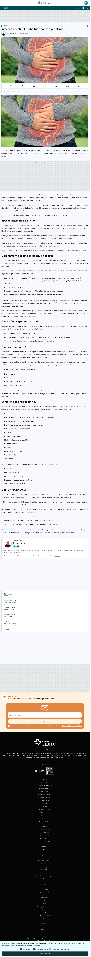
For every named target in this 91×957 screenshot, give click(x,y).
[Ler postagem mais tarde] (87, 26)
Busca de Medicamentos (45, 901)
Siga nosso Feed (45, 916)
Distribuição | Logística (10, 607)
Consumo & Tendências (45, 833)
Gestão (45, 879)
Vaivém (45, 850)
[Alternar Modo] (15, 91)
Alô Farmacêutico (45, 830)
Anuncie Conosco (45, 913)
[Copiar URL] (78, 86)
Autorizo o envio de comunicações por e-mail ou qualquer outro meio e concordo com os (46, 726)
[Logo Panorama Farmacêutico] (45, 3)
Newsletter (45, 910)
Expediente (45, 927)
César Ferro (12, 33)
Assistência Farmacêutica (44, 864)
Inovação (6, 619)
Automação (45, 867)
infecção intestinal (10, 151)
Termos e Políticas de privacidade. (72, 726)
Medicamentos (8, 605)
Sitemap (44, 919)
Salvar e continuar (45, 953)
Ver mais (6, 629)
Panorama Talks (44, 836)
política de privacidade (34, 945)
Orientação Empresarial (10, 623)
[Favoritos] (83, 8)
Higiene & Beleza (9, 609)
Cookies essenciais (27, 949)
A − (9, 91)
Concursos (45, 856)
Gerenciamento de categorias (44, 876)
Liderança (45, 882)
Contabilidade (45, 870)
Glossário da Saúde (45, 822)
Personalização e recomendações (60, 949)
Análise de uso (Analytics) (42, 949)
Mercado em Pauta (9, 614)
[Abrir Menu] (10, 3)
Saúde (5, 26)
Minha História (8, 616)
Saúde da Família (45, 893)
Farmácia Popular (45, 873)
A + (4, 91)
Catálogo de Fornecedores (45, 907)
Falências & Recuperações (11, 626)
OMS (86, 151)
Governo (44, 819)
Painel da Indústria (44, 842)
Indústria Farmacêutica (10, 600)
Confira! (57, 556)
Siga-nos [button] (77, 8)
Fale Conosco (45, 930)
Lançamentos (8, 612)
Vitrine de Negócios (45, 839)
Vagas (45, 853)
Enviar (45, 721)
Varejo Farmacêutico (10, 602)
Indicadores (45, 904)
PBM (44, 885)
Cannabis (6, 621)
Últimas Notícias (8, 598)
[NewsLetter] (86, 3)
